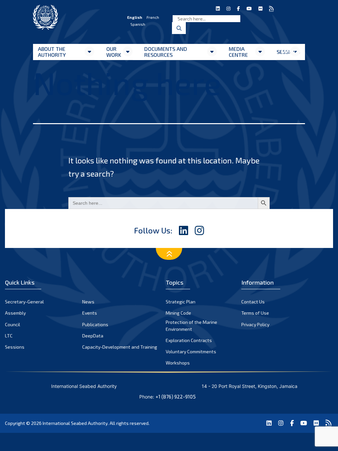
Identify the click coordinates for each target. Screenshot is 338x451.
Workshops (178, 362)
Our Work (113, 52)
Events (89, 313)
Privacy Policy (255, 324)
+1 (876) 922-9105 (175, 396)
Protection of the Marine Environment (191, 325)
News (88, 301)
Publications (95, 324)
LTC (9, 335)
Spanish (137, 24)
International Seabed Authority (75, 423)
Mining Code (178, 313)
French (153, 17)
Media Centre (238, 52)
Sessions (14, 347)
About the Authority (52, 52)
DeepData (92, 335)
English (134, 17)
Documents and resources (165, 52)
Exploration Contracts (189, 340)
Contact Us (253, 301)
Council (12, 324)
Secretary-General (24, 301)
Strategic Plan (180, 301)
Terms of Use (255, 313)
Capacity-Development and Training (119, 347)
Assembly (15, 313)
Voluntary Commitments (191, 351)
